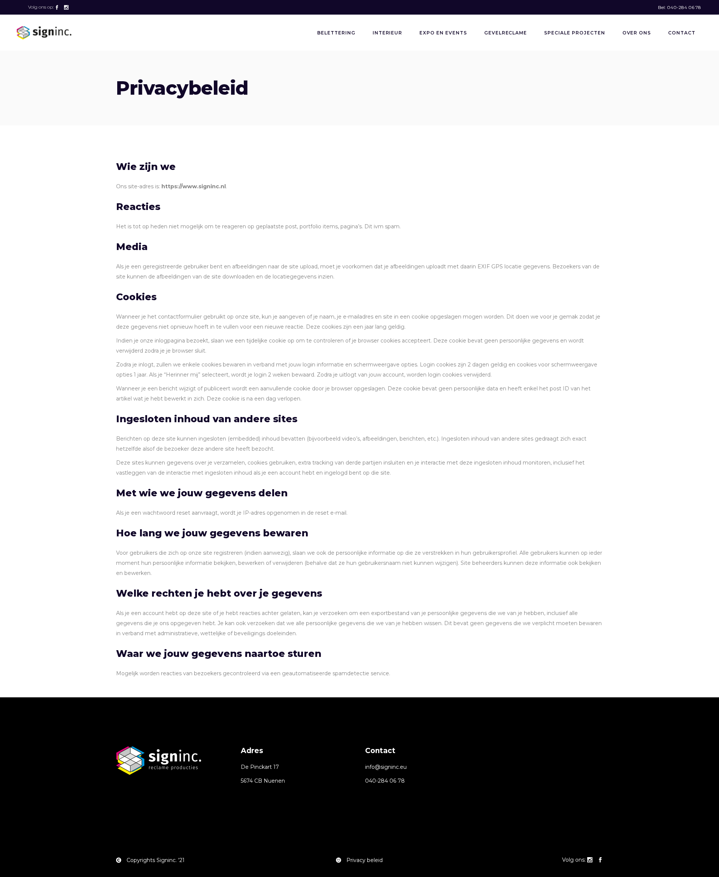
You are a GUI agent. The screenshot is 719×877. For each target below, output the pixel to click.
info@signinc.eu (386, 767)
